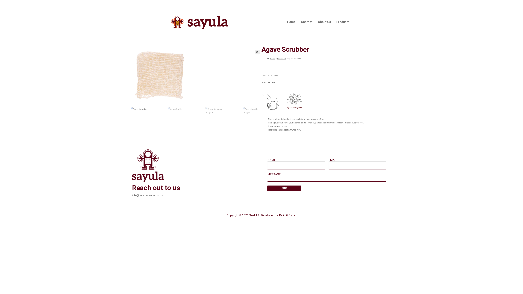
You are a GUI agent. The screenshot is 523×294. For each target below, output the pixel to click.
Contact (306, 22)
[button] (257, 52)
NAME (271, 160)
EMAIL (333, 160)
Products (342, 22)
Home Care (281, 58)
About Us (324, 22)
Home (291, 22)
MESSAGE (274, 174)
